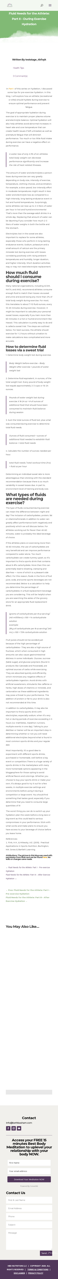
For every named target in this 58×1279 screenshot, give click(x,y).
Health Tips (18, 68)
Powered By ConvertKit (29, 1186)
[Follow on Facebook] (8, 1128)
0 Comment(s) (20, 76)
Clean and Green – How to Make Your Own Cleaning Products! (27, 973)
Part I (11, 89)
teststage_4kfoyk (35, 59)
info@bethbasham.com (19, 1123)
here (45, 857)
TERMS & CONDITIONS (37, 1269)
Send (44, 1253)
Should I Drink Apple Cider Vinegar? (27, 1039)
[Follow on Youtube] (19, 1128)
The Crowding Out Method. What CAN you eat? (28, 938)
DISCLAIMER (19, 1273)
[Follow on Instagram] (13, 1128)
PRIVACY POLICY (35, 1273)
